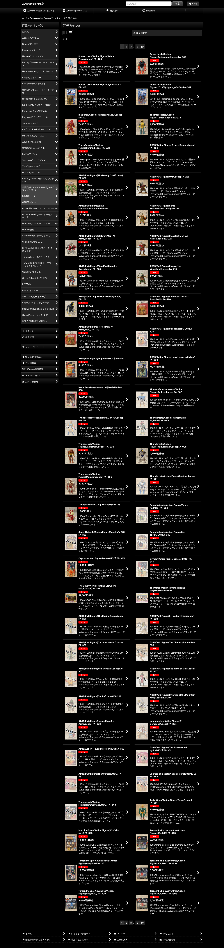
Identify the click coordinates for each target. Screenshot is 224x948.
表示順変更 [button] (141, 33)
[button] (185, 11)
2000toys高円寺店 (33, 3)
